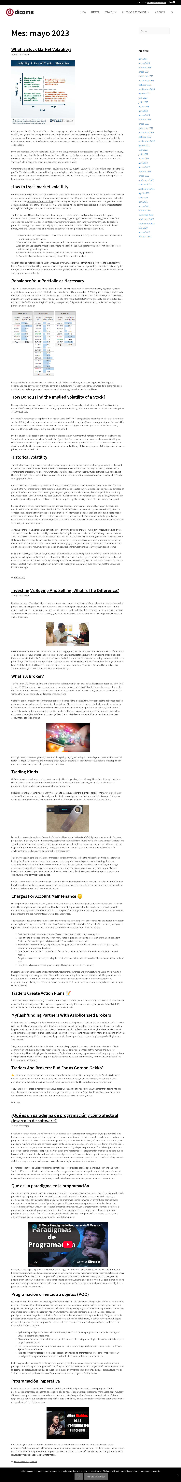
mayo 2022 (144, 158)
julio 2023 (143, 97)
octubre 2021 (145, 184)
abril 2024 (143, 58)
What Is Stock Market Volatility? (41, 49)
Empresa (95, 12)
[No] (177, 1474)
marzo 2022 (144, 167)
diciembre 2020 (146, 214)
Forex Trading (19, 577)
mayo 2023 (144, 106)
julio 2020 (143, 227)
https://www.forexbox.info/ (39, 201)
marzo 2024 (144, 63)
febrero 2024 (145, 67)
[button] (116, 12)
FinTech (17, 1102)
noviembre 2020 (146, 219)
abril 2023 (143, 110)
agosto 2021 (144, 193)
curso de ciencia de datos (104, 1203)
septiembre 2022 (147, 141)
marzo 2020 (144, 232)
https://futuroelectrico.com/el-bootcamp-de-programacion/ (77, 1311)
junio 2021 (143, 197)
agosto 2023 (144, 93)
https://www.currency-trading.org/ (96, 422)
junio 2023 (143, 102)
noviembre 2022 (146, 132)
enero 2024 (144, 71)
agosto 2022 (144, 145)
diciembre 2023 (146, 76)
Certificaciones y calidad (134, 12)
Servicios (109, 12)
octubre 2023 (145, 84)
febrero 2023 (145, 119)
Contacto (160, 12)
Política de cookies (96, 1476)
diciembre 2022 (146, 128)
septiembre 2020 (147, 223)
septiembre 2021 (147, 188)
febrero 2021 (145, 210)
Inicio (83, 12)
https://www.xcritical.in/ (63, 924)
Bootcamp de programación (25, 1461)
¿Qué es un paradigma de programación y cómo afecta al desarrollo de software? (64, 1118)
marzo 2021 (144, 206)
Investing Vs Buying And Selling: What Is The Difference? (65, 590)
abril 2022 (143, 162)
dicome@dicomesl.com (156, 2)
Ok (78, 1476)
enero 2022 (144, 175)
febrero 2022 (145, 171)
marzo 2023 (144, 115)
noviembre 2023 (146, 80)
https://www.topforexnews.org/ (61, 221)
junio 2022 (143, 154)
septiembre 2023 (147, 89)
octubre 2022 (145, 136)
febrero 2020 (145, 236)
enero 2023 (144, 123)
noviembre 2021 (146, 180)
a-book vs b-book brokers (29, 978)
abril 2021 (143, 201)
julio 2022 (143, 149)
